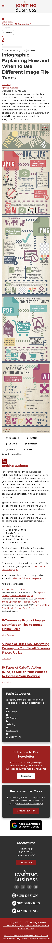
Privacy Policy (32, 925)
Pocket (29, 449)
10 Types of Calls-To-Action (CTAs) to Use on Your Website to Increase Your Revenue (24, 672)
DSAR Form (28, 928)
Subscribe (26, 776)
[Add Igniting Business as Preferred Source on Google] (26, 825)
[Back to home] (26, 6)
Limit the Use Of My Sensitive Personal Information (26, 938)
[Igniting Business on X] (29, 887)
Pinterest (32, 443)
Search (8, 32)
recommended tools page (30, 803)
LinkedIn (12, 443)
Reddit (12, 449)
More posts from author (13, 589)
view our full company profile (27, 578)
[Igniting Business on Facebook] (16, 887)
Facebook (13, 438)
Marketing (6, 84)
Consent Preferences (13, 925)
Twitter (33, 438)
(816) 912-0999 (26, 849)
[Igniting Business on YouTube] (35, 887)
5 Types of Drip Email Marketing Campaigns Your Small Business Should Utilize (26, 648)
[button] (3, 6)
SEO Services (12, 718)
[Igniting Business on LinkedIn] (23, 887)
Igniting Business (10, 87)
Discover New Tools (26, 810)
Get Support (26, 862)
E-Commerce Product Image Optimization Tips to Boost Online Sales (23, 625)
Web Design (8, 635)
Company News (13, 736)
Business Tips (12, 730)
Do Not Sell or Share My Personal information (26, 935)
